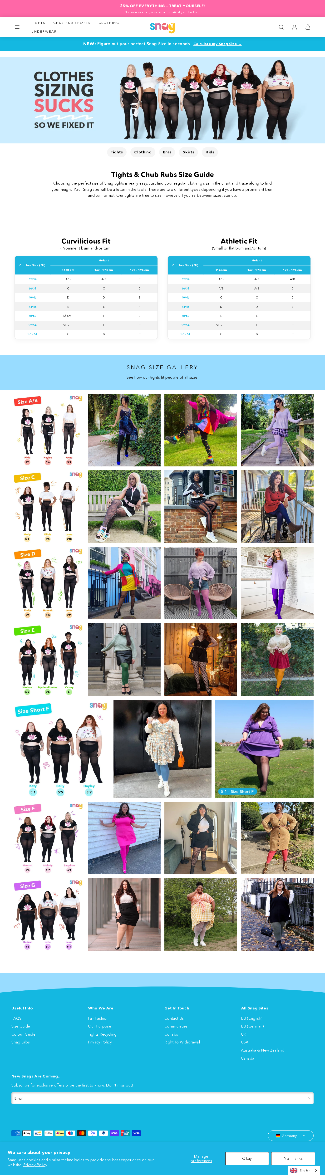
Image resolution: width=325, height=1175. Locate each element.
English (305, 1170)
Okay (247, 1158)
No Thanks (293, 1158)
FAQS (16, 1018)
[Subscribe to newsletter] (309, 1098)
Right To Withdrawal (182, 1042)
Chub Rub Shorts (72, 22)
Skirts (188, 152)
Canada (247, 1058)
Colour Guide (23, 1034)
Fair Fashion (98, 1018)
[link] (294, 27)
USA (245, 1042)
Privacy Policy (35, 1164)
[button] (17, 27)
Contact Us (174, 1018)
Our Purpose (99, 1026)
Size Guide (20, 1026)
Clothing (108, 22)
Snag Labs (20, 1042)
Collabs (171, 1034)
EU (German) (252, 1026)
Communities (176, 1026)
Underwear (44, 31)
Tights (38, 22)
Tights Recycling (102, 1034)
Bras (167, 152)
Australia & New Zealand (262, 1050)
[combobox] (304, 1170)
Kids (210, 152)
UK (243, 1034)
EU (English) (252, 1018)
